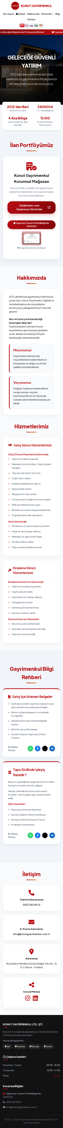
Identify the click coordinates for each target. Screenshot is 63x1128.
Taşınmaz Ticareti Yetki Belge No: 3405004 (33, 224)
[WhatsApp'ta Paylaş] (30, 748)
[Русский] (31, 25)
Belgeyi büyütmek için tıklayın (32, 248)
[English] (27, 25)
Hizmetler (46, 14)
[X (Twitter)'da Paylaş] (45, 748)
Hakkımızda (33, 14)
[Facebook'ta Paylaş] (37, 748)
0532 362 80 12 (31, 904)
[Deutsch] (41, 25)
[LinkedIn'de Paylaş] (52, 748)
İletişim (31, 19)
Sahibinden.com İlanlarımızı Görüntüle (29, 207)
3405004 (22, 1095)
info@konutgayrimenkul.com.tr (31, 934)
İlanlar (21, 14)
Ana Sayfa (8, 14)
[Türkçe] (22, 25)
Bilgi (57, 14)
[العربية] (36, 25)
